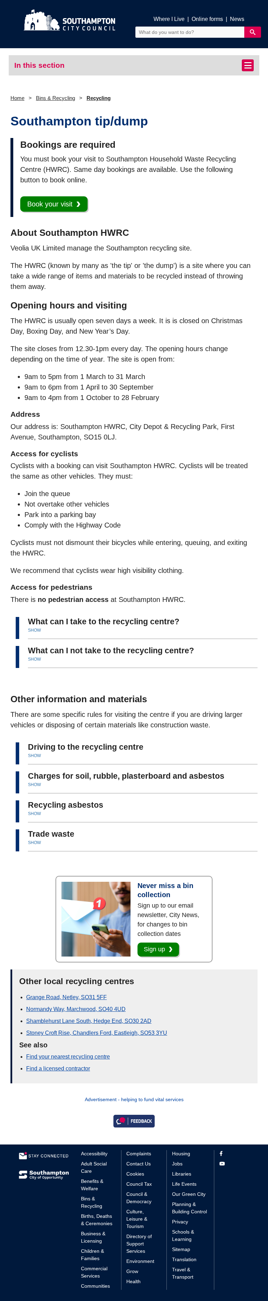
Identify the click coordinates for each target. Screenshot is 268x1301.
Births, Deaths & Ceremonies (96, 1219)
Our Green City (189, 1194)
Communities (95, 1286)
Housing (181, 1153)
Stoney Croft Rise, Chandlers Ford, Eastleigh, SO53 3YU (96, 1033)
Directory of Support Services (139, 1244)
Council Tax (139, 1184)
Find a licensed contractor (58, 1068)
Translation (184, 1259)
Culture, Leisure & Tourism (136, 1219)
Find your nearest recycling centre (68, 1057)
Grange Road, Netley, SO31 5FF (66, 997)
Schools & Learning (183, 1235)
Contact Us (138, 1163)
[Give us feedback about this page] (134, 1121)
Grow (132, 1271)
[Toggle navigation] (248, 65)
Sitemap (181, 1249)
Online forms (207, 19)
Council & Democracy (138, 1197)
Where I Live (169, 19)
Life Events (184, 1184)
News (237, 19)
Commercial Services (94, 1272)
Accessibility (94, 1153)
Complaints (138, 1153)
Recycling (99, 98)
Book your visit (50, 204)
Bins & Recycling (55, 98)
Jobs (177, 1163)
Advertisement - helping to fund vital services (134, 1099)
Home (17, 98)
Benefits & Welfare (92, 1184)
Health (133, 1281)
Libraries (181, 1174)
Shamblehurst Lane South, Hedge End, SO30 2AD (88, 1021)
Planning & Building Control (189, 1207)
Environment (140, 1261)
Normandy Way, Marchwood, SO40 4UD (76, 1009)
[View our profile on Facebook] (234, 1153)
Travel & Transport (182, 1273)
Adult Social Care (94, 1167)
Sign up (154, 949)
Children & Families (92, 1254)
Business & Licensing (93, 1237)
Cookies (135, 1174)
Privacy (180, 1221)
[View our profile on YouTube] (234, 1164)
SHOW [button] (34, 630)
